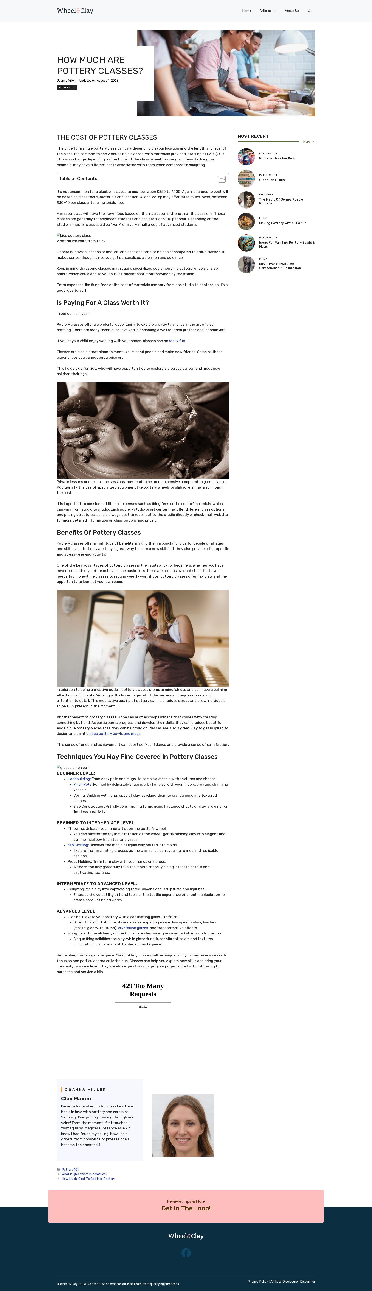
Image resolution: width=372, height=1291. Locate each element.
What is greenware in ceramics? (85, 1174)
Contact (94, 1284)
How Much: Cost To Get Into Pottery (88, 1179)
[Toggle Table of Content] (220, 179)
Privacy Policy (258, 1281)
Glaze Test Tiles (272, 180)
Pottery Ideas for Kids (277, 158)
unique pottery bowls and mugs (113, 733)
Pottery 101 (66, 87)
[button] (309, 10)
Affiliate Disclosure (284, 1281)
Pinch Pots (82, 784)
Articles (265, 11)
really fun (177, 341)
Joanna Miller (66, 81)
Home (246, 11)
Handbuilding (79, 779)
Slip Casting (78, 845)
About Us (292, 11)
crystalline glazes (133, 928)
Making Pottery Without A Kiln (282, 223)
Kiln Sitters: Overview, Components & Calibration (280, 266)
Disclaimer (307, 1281)
